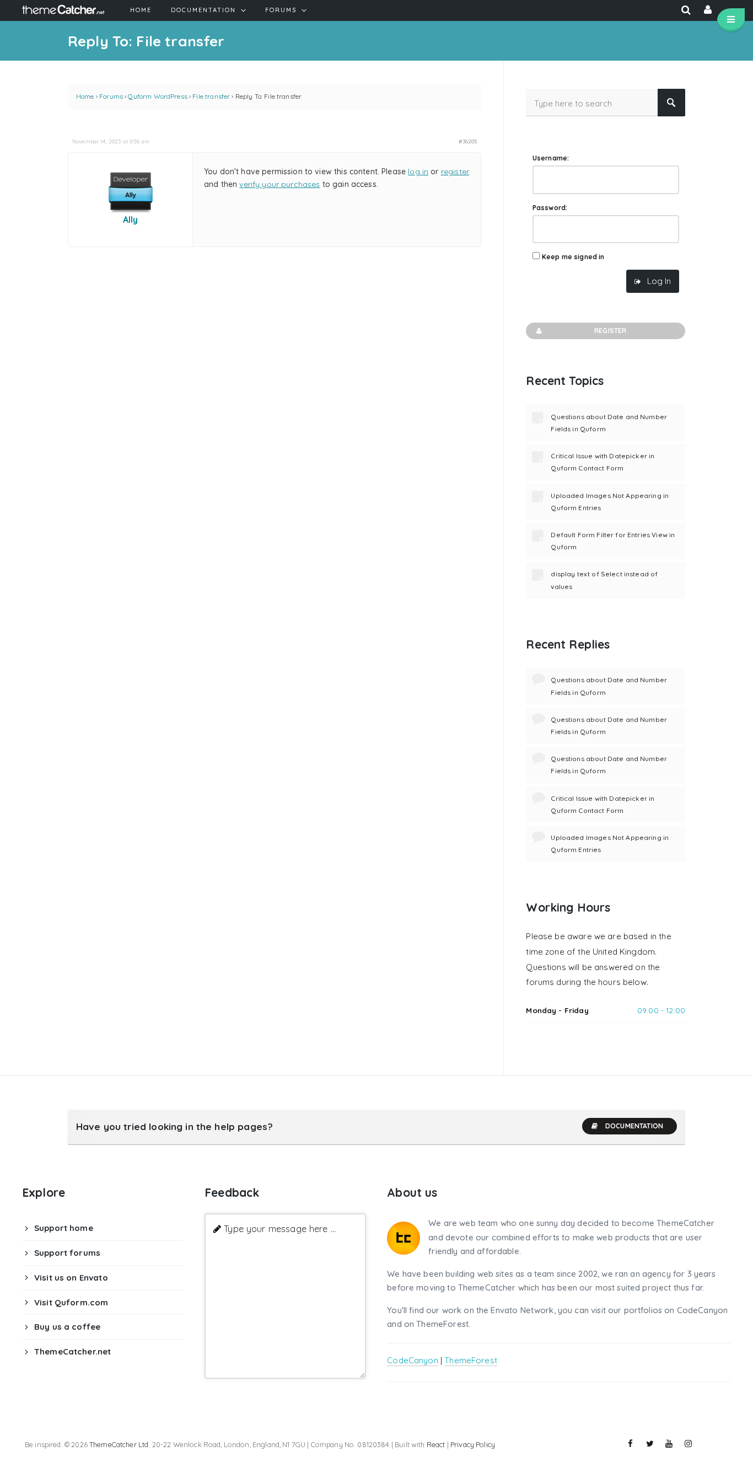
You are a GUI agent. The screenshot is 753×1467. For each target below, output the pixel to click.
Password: (550, 208)
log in (418, 171)
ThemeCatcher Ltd (118, 1444)
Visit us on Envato (71, 1277)
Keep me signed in (573, 257)
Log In (659, 281)
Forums (111, 96)
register (455, 171)
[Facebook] (630, 1444)
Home (85, 96)
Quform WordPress (157, 96)
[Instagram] (688, 1444)
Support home (63, 1228)
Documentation (634, 1126)
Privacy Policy (472, 1444)
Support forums (67, 1253)
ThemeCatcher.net (72, 1351)
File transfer (211, 96)
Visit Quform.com (71, 1302)
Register (610, 330)
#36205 (468, 141)
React (436, 1444)
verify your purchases (279, 184)
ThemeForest (470, 1360)
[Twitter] (650, 1444)
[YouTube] (669, 1444)
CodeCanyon (412, 1360)
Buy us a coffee (67, 1326)
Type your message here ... (280, 1228)
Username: (551, 158)
